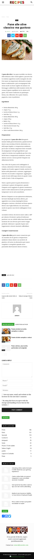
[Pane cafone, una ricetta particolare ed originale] (6, 348)
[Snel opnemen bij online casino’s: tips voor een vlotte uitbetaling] (6, 487)
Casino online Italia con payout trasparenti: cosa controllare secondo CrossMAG (21, 478)
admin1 (8, 31)
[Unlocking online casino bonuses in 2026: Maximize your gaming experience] (6, 470)
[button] (31, 2)
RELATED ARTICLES (8, 324)
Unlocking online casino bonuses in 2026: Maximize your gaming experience (22, 469)
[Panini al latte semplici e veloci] (6, 339)
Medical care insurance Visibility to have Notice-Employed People (22, 494)
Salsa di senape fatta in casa (25, 297)
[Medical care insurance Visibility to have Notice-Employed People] (6, 495)
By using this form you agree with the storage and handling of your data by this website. (15, 403)
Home (3, 17)
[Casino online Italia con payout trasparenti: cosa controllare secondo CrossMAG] (6, 479)
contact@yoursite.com (20, 545)
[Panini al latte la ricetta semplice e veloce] (6, 331)
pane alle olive (10, 275)
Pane (7, 17)
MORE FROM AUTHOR (21, 324)
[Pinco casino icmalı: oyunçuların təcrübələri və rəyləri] (6, 504)
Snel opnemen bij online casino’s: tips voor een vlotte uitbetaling (22, 485)
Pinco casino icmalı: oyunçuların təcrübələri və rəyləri (21, 502)
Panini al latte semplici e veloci (21, 337)
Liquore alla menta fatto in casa (9, 297)
